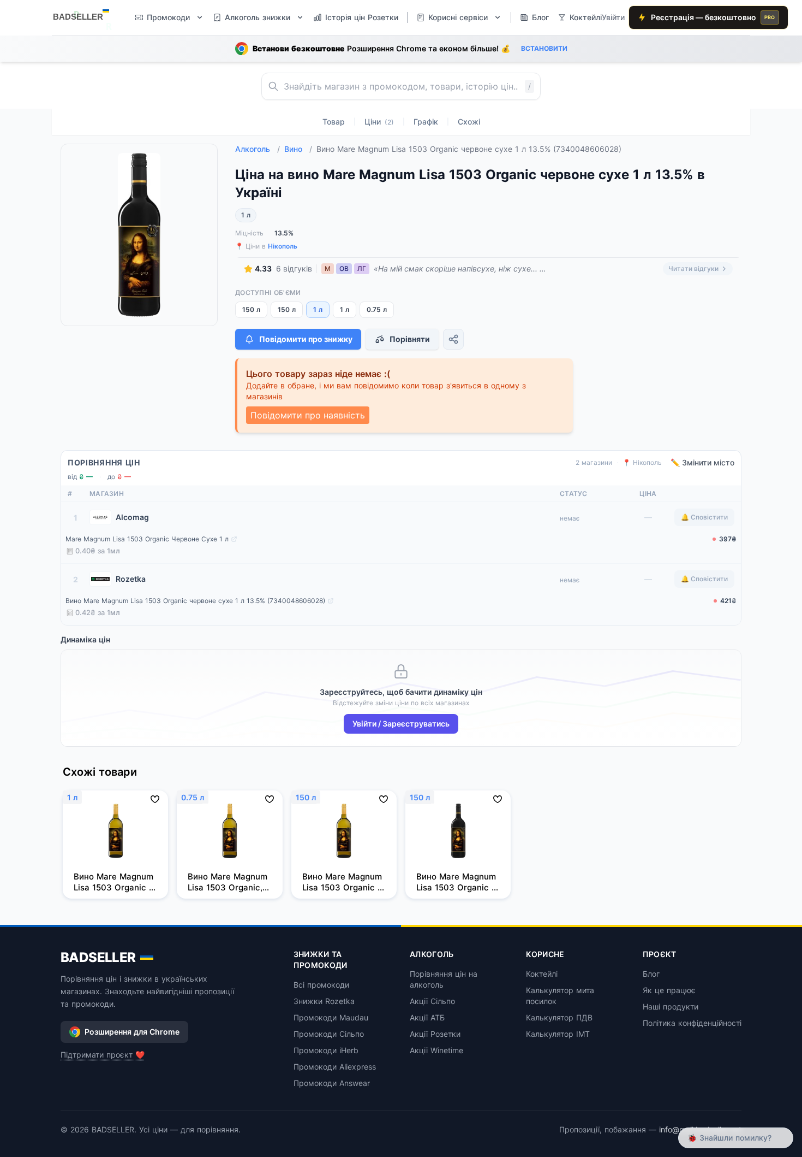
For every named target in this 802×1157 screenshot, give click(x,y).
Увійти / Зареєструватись (401, 723)
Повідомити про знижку (305, 339)
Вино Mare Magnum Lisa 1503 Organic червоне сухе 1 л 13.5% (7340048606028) (195, 601)
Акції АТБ (427, 1017)
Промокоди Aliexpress (335, 1066)
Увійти (613, 17)
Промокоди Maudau (331, 1017)
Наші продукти (670, 1006)
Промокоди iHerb (326, 1050)
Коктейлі (542, 973)
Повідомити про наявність (307, 415)
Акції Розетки (435, 1033)
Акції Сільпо (432, 1001)
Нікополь (282, 246)
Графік (426, 121)
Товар (333, 121)
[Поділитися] (453, 339)
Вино (298, 149)
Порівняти (410, 339)
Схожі (469, 121)
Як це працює (669, 990)
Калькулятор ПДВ (559, 1017)
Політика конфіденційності (692, 1023)
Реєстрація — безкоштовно (713, 17)
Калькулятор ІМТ (558, 1033)
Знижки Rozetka (324, 1001)
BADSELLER (98, 957)
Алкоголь (257, 149)
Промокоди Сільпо (329, 1033)
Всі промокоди (321, 984)
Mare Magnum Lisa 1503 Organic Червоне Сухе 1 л (147, 539)
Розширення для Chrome (132, 1031)
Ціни (379, 121)
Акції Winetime (436, 1050)
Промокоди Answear (332, 1083)
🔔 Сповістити (704, 517)
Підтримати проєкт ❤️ (103, 1054)
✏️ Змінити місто (702, 462)
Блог (651, 973)
